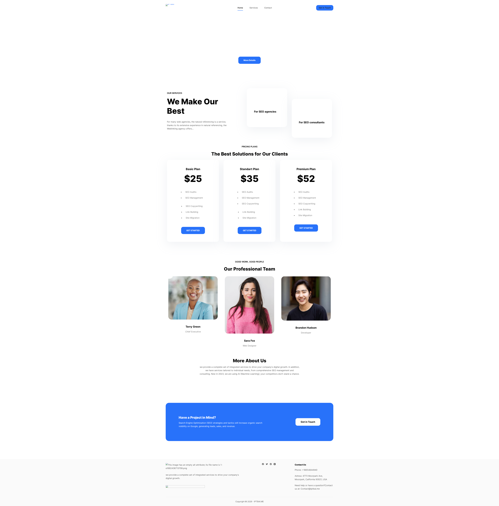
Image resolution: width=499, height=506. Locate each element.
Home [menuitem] (240, 7)
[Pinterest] (271, 464)
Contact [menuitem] (268, 7)
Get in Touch (325, 7)
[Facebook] (263, 464)
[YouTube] (275, 464)
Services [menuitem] (254, 7)
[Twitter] (267, 464)
